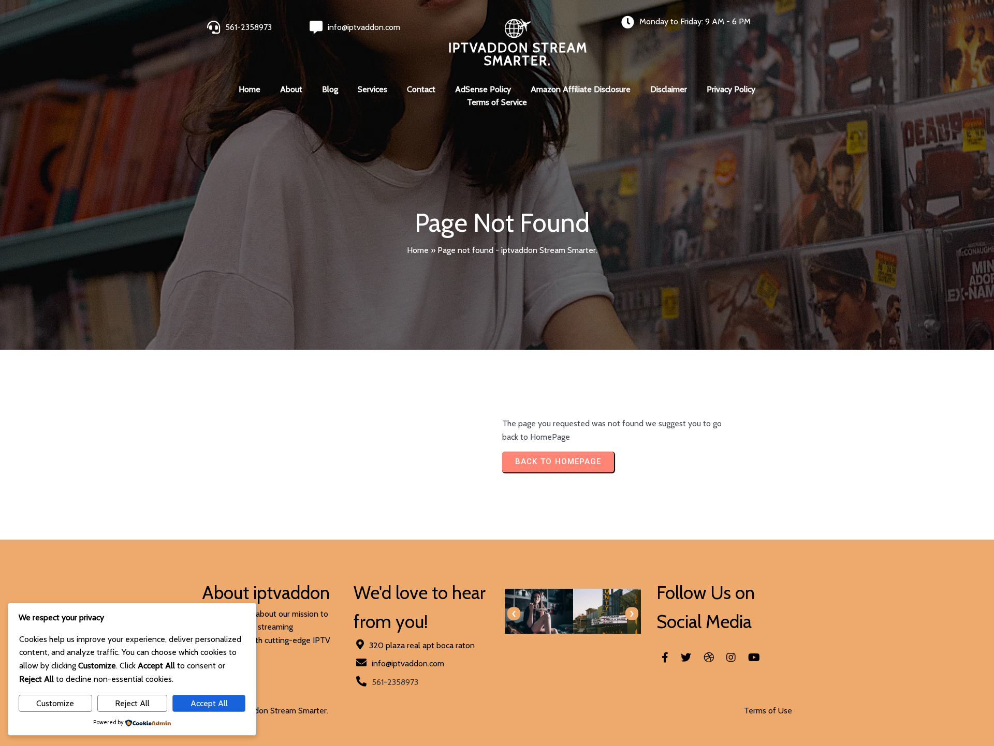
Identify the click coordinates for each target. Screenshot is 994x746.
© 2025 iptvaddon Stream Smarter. (265, 710)
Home (418, 250)
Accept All (209, 703)
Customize (55, 703)
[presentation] (513, 613)
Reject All (132, 703)
